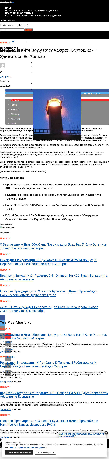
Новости (32, 42)
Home (8, 8)
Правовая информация (19, 13)
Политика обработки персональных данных (31, 10)
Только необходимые (45, 452)
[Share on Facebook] (54, 317)
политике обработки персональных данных (27, 447)
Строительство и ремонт (41, 52)
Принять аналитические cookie (19, 452)
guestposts (5, 76)
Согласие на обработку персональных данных (33, 15)
